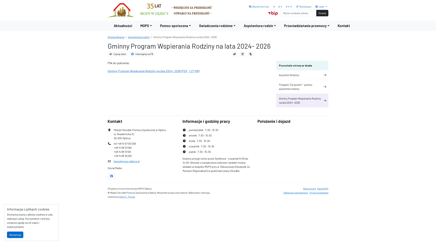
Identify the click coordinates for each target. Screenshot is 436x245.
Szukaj (322, 13)
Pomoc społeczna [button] (174, 26)
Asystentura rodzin (139, 37)
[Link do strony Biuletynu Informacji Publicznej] (273, 12)
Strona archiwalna (318, 192)
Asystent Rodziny (289, 75)
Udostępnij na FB (144, 54)
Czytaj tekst (120, 54)
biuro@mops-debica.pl (127, 161)
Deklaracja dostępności (296, 192)
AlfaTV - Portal (127, 196)
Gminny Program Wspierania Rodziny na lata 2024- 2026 (300, 100)
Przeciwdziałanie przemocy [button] (305, 26)
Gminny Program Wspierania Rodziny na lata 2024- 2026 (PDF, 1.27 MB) (154, 71)
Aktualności (123, 26)
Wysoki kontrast (260, 6)
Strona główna (116, 37)
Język (321, 6)
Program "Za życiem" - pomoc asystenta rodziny (295, 86)
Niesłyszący (305, 6)
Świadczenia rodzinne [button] (216, 26)
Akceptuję (15, 234)
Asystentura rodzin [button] (258, 26)
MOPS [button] (144, 26)
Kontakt (344, 26)
